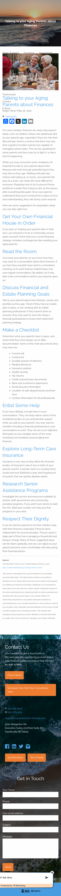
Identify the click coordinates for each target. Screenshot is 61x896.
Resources (8, 66)
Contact (6, 101)
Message (19, 836)
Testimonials (9, 94)
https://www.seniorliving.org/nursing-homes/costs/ (23, 567)
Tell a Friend (36, 757)
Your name (20, 789)
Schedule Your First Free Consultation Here (28, 690)
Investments (46, 52)
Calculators (20, 73)
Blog (4, 87)
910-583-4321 (15, 712)
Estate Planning (10, 52)
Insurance (29, 52)
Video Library (49, 87)
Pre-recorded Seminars (24, 87)
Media (5, 80)
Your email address (24, 813)
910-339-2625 (15, 708)
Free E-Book (14, 675)
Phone (17, 801)
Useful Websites (40, 73)
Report (6, 73)
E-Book (6, 108)
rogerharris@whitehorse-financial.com (25, 718)
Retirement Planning (13, 59)
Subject (18, 824)
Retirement (11, 116)
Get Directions (15, 757)
